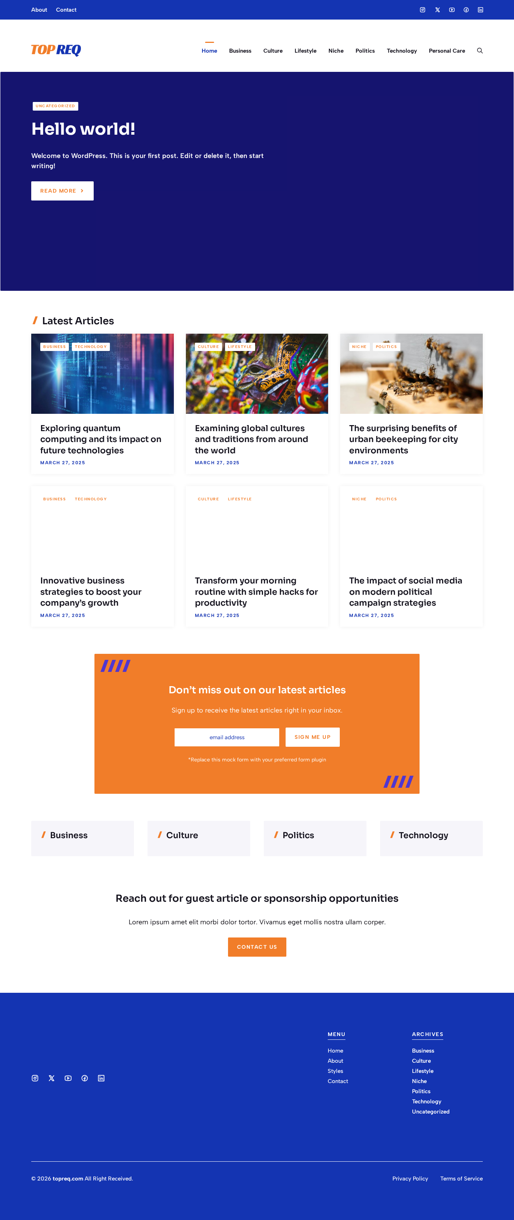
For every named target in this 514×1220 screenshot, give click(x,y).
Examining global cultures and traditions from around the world (251, 439)
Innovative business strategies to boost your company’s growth (90, 592)
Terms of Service (461, 1178)
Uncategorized (55, 105)
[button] (477, 51)
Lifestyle (305, 50)
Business (240, 50)
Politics (365, 50)
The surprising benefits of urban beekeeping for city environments (403, 439)
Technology (402, 50)
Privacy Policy (410, 1178)
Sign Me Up (313, 737)
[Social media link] (423, 10)
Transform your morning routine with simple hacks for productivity (256, 592)
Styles (335, 1071)
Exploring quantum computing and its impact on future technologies (100, 439)
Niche (336, 50)
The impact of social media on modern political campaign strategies (405, 592)
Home (209, 50)
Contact (66, 9)
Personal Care (447, 50)
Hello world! (83, 129)
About (39, 9)
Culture (273, 50)
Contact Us (257, 947)
